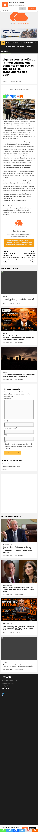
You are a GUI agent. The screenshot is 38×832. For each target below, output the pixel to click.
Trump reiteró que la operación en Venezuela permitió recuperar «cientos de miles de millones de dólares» (18, 337)
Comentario (8, 398)
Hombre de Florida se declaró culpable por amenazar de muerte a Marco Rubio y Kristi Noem (18, 589)
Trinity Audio (19, 89)
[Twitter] (14, 96)
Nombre (7, 421)
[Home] (3, 43)
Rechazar (32, 828)
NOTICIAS (16, 42)
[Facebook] (11, 96)
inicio (8, 42)
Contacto (4, 51)
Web (5, 435)
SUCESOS (29, 47)
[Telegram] (7, 96)
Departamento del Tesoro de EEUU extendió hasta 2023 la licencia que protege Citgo (28, 257)
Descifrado (11, 206)
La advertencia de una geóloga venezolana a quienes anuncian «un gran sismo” (19, 375)
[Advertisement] (19, 493)
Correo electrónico (10, 428)
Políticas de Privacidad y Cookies (11, 466)
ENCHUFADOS (10, 47)
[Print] (21, 96)
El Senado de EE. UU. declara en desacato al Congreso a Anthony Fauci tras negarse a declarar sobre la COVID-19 (18, 628)
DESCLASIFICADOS (27, 42)
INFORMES (20, 47)
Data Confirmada (16, 81)
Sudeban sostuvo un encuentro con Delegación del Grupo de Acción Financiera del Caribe (11, 257)
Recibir (32, 9)
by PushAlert (5, 10)
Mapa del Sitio (6, 464)
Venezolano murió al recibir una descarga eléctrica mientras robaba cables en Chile (18, 666)
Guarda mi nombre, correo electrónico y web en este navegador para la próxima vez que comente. (18, 446)
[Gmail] (18, 96)
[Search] (35, 42)
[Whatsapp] (4, 96)
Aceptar (25, 828)
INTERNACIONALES (7, 544)
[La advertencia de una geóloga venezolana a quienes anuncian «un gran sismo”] (19, 358)
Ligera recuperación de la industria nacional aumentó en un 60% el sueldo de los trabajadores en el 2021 (17, 210)
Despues (22, 9)
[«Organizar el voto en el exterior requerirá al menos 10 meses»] (19, 282)
